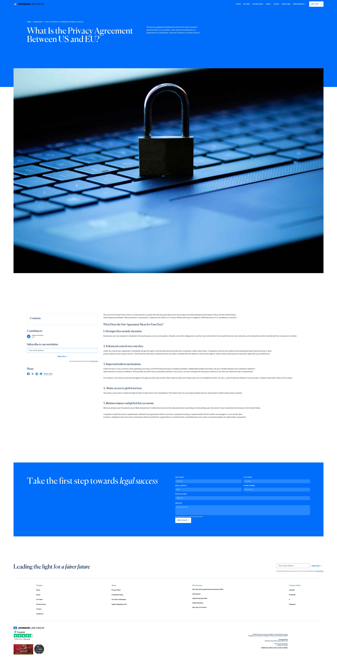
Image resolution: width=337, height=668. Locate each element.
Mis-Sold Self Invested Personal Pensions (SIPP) (207, 589)
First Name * (180, 477)
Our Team (246, 4)
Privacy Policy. (319, 571)
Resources (38, 22)
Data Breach (196, 594)
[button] (258, 4)
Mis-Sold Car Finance (199, 607)
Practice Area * (181, 494)
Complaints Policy (117, 594)
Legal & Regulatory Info (119, 604)
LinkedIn (292, 590)
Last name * (248, 477)
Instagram (292, 604)
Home (38, 590)
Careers (276, 4)
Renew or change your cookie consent (274, 647)
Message (178, 503)
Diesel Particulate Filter (199, 598)
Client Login (286, 4)
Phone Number (249, 485)
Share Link (48, 374)
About (238, 4)
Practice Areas (41, 604)
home (29, 22)
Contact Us (39, 614)
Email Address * (181, 485)
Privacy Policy (94, 361)
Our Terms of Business (119, 599)
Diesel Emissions (197, 603)
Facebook (292, 594)
